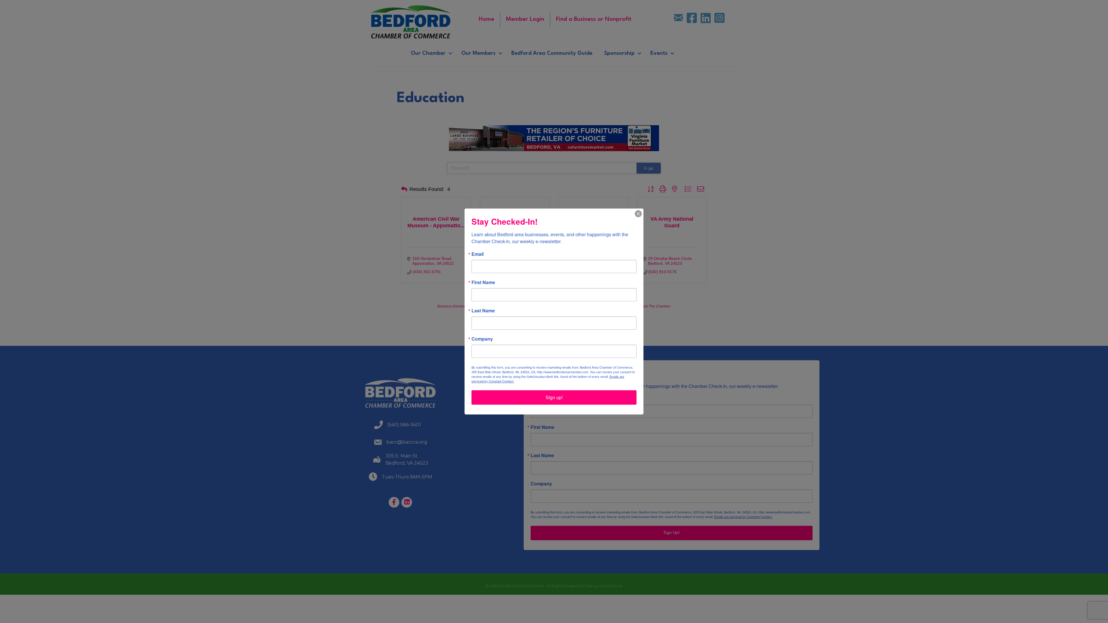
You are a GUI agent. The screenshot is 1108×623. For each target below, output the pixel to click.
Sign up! (554, 397)
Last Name (483, 310)
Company (482, 339)
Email (477, 254)
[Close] (638, 213)
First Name (483, 282)
